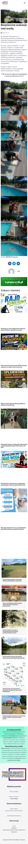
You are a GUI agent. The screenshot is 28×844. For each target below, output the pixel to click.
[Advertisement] (14, 545)
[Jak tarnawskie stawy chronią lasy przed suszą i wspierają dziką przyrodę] (14, 645)
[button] (10, 263)
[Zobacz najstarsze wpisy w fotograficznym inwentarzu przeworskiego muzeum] (14, 619)
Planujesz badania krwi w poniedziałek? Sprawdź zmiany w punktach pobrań (13, 528)
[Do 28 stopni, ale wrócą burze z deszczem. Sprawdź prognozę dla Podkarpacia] (14, 674)
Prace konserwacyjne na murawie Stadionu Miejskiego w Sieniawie (12, 580)
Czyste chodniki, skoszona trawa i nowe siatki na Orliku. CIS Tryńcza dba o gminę (14, 717)
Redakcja (14, 828)
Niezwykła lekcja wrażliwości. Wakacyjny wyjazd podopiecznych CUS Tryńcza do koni (14, 446)
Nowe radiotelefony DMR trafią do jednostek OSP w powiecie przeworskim (12, 605)
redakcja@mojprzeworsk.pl (14, 815)
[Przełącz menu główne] (24, 2)
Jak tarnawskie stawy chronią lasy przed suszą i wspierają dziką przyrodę (13, 657)
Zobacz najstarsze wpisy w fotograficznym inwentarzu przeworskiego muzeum (10, 631)
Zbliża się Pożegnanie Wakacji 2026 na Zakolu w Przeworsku (13, 404)
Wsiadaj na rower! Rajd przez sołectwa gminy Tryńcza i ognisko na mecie (13, 329)
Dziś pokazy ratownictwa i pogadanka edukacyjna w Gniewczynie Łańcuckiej (13, 484)
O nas (14, 826)
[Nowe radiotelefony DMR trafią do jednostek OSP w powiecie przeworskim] (14, 593)
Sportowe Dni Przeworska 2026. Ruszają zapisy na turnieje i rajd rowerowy (14, 366)
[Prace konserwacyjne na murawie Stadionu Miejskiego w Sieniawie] (14, 568)
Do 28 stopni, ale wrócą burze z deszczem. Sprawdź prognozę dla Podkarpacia (12, 690)
